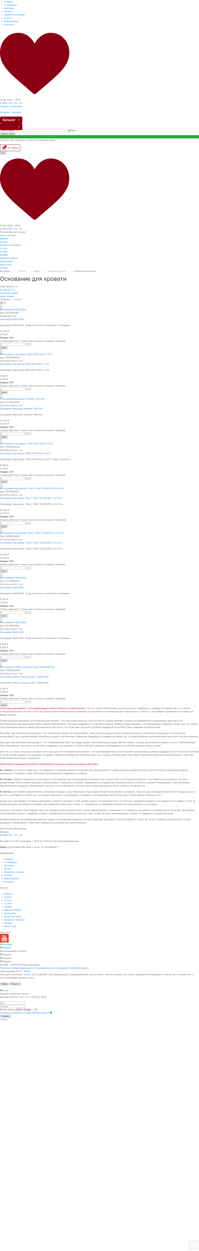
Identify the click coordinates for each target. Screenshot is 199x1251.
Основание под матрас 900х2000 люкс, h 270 (24, 364)
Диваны (4, 238)
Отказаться (15, 984)
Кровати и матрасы (10, 245)
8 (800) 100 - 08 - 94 (11, 835)
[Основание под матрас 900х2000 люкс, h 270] (25, 354)
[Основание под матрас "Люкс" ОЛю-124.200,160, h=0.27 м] (32, 532)
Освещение (6, 261)
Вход (3, 153)
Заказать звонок (7, 134)
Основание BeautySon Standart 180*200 (21, 408)
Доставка (9, 8)
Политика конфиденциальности (17, 968)
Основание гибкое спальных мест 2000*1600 (24, 676)
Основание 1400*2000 (12, 587)
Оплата (8, 11)
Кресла (4, 241)
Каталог (9, 120)
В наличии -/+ (7, 289)
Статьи (8, 18)
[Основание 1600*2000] (13, 309)
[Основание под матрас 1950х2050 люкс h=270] (26, 443)
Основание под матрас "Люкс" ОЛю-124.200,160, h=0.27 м (31, 542)
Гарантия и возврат (14, 14)
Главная (8, 1)
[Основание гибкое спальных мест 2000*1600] (27, 666)
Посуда (8, 923)
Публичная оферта (79, 968)
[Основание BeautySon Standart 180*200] (22, 398)
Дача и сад (6, 264)
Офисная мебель (9, 258)
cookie (27, 974)
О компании (10, 5)
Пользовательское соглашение (51, 968)
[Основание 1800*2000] (13, 622)
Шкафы (4, 254)
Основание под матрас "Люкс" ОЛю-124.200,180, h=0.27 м (31, 498)
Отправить (5, 1016)
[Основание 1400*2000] (13, 577)
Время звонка (7, 1009)
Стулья (4, 251)
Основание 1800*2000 (12, 632)
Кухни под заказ (12, 916)
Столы (3, 248)
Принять (4, 984)
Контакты (9, 24)
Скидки (4, 267)
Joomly (4, 1019)
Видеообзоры (11, 21)
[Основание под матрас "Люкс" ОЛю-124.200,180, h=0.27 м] (32, 488)
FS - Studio (24, 971)
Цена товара (7, 296)
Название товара (9, 293)
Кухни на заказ (8, 235)
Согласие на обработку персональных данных (25, 1012)
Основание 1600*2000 (12, 319)
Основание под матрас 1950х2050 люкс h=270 (25, 453)
